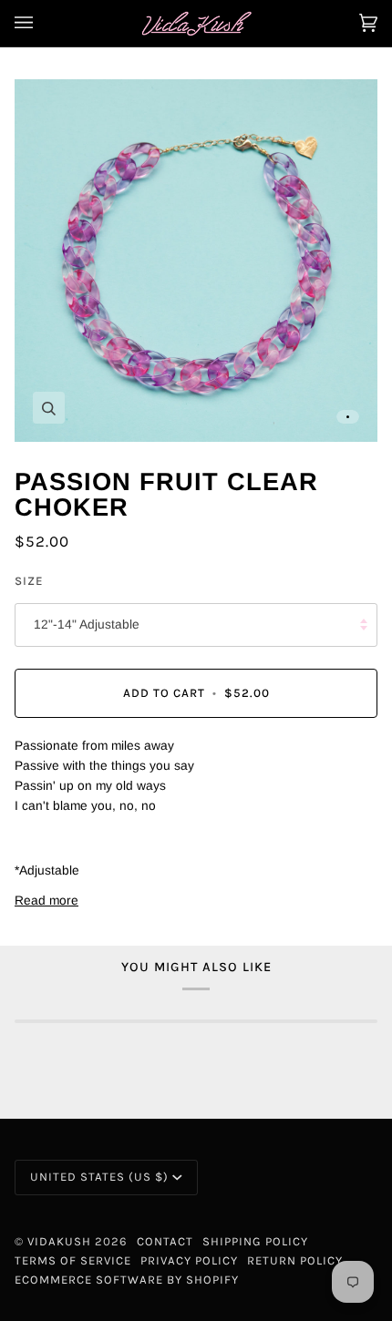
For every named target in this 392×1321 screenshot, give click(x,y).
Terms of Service (73, 1260)
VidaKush (59, 1241)
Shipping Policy (255, 1241)
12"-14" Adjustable (86, 624)
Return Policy (295, 1260)
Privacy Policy (189, 1260)
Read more (46, 900)
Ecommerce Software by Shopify (127, 1279)
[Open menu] (42, 23)
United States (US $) (99, 1176)
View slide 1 (347, 416)
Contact (165, 1241)
